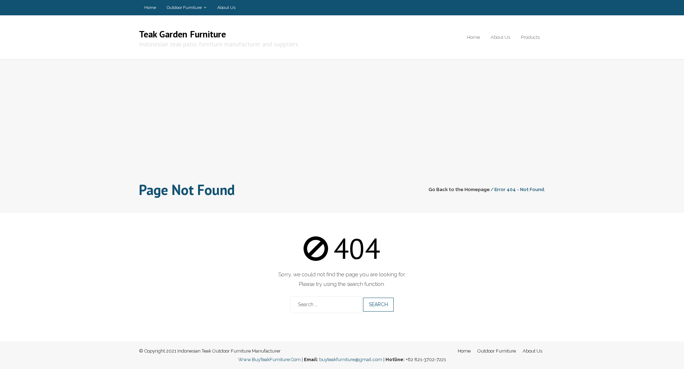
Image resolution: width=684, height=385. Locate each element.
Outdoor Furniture (184, 7)
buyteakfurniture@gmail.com (350, 359)
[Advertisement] (342, 125)
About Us (226, 7)
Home (150, 7)
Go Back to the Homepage (459, 189)
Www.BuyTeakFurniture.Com (269, 359)
